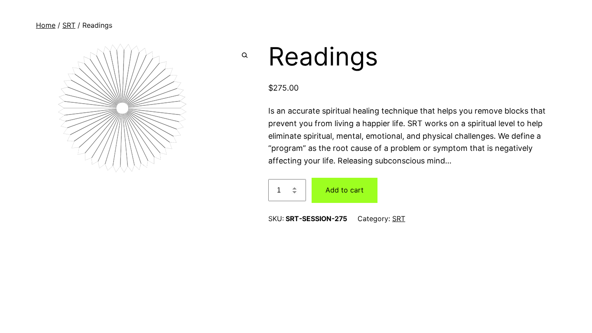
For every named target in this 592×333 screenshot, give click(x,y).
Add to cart (344, 190)
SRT (68, 25)
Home (45, 25)
